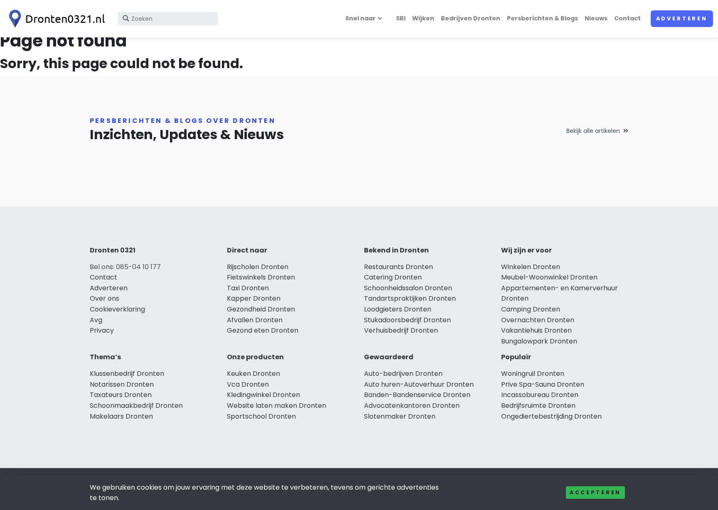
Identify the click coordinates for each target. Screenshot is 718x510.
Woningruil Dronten (532, 373)
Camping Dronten (530, 309)
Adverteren (682, 18)
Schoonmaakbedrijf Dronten (136, 405)
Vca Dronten (248, 384)
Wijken (423, 18)
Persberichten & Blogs (542, 18)
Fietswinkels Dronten (261, 277)
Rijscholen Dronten (257, 267)
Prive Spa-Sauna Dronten (542, 384)
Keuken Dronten (253, 373)
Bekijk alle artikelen (593, 131)
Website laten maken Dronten (276, 405)
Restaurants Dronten (398, 267)
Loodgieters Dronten (397, 309)
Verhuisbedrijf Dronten (401, 330)
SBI (401, 18)
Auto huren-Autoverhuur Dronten (419, 384)
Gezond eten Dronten (262, 330)
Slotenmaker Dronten (399, 416)
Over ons (104, 298)
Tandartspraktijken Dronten (410, 298)
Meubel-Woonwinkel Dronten (549, 277)
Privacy (102, 330)
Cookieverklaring (117, 309)
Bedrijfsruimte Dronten (538, 405)
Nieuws (596, 18)
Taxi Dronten (248, 288)
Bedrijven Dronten (470, 18)
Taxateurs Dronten (121, 395)
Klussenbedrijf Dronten (127, 373)
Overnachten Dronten (537, 320)
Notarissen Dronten (122, 384)
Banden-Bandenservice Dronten (417, 395)
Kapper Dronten (253, 298)
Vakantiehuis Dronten (536, 330)
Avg (96, 320)
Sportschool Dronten (261, 416)
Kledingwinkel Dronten (263, 395)
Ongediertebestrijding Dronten (551, 416)
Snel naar (360, 18)
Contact (627, 18)
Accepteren (595, 492)
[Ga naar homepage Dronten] (55, 19)
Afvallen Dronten (255, 320)
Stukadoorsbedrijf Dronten (407, 320)
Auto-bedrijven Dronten (403, 373)
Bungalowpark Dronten (539, 341)
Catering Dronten (393, 277)
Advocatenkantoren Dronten (412, 405)
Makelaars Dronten (121, 416)
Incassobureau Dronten (539, 395)
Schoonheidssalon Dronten (408, 288)
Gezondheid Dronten (261, 309)
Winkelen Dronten (530, 267)
